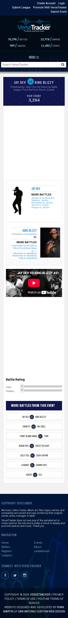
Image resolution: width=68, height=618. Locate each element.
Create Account (46, 3)
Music (37, 547)
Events (38, 542)
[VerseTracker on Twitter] (15, 578)
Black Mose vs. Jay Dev (42, 203)
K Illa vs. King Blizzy (28, 258)
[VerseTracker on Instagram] (25, 578)
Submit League (21, 7)
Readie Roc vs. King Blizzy (25, 256)
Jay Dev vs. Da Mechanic (42, 198)
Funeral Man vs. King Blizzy (24, 246)
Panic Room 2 (40, 89)
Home (5, 542)
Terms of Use (25, 598)
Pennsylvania (30, 234)
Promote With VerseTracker (50, 7)
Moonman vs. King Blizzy (25, 253)
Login (61, 3)
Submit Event (59, 11)
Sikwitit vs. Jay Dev (39, 200)
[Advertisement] (34, 142)
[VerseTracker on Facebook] (5, 578)
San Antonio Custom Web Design (41, 611)
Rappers (6, 551)
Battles (5, 547)
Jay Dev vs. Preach (40, 205)
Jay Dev (35, 188)
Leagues (6, 555)
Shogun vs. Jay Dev (40, 207)
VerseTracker (40, 594)
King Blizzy (29, 230)
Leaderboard (42, 551)
